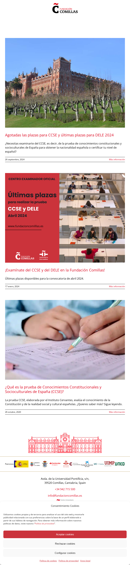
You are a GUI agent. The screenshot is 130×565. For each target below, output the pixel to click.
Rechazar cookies (65, 543)
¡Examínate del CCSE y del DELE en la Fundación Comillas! (55, 269)
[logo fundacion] (65, 3)
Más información (117, 159)
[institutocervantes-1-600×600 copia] (66, 462)
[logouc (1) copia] (98, 462)
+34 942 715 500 (65, 489)
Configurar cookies (65, 552)
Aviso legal (85, 560)
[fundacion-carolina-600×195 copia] (75, 463)
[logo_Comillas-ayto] (45, 462)
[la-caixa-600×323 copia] (87, 462)
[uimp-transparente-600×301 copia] (109, 463)
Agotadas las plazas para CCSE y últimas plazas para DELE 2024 (59, 134)
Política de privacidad (69, 560)
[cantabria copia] (35, 462)
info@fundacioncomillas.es (65, 495)
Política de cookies (48, 560)
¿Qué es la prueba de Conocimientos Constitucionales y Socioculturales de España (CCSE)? (53, 389)
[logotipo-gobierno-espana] (21, 462)
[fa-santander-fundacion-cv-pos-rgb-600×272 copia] (55, 462)
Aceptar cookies (65, 534)
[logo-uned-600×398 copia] (120, 462)
